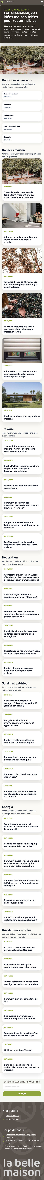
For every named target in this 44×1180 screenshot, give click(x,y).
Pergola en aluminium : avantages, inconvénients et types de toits (19, 723)
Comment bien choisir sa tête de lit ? (21, 1000)
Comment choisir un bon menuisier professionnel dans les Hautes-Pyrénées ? (21, 505)
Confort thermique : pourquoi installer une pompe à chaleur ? (20, 918)
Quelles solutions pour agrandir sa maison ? (22, 417)
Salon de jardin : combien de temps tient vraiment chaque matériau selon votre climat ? (19, 195)
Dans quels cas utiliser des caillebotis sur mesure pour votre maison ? (21, 1067)
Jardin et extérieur (12, 127)
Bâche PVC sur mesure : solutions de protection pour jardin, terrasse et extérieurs (21, 468)
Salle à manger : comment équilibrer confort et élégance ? (20, 595)
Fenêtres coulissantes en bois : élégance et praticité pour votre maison (20, 545)
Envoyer (22, 1094)
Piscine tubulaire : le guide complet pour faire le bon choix (20, 965)
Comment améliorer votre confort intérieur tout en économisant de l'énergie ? (22, 883)
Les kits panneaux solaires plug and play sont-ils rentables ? (20, 845)
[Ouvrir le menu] (42, 2)
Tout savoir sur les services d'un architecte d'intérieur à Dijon (21, 1034)
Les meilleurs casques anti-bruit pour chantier (21, 486)
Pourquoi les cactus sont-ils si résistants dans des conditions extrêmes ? (20, 794)
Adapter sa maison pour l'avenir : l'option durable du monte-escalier (21, 239)
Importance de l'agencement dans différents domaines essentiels (22, 652)
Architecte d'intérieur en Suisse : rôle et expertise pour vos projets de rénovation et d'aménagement (21, 577)
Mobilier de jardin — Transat (18, 1050)
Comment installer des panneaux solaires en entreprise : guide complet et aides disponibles (21, 863)
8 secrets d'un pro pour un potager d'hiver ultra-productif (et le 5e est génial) (20, 703)
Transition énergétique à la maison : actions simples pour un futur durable (21, 826)
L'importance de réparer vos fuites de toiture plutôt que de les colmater (21, 525)
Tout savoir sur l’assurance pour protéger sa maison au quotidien (21, 983)
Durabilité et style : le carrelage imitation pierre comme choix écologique (20, 634)
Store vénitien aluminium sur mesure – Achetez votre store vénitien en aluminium (19, 449)
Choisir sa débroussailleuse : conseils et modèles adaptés (19, 741)
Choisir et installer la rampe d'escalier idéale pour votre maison (18, 670)
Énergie (7, 138)
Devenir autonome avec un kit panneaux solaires (19, 901)
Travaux (7, 106)
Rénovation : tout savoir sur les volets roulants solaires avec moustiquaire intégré (20, 374)
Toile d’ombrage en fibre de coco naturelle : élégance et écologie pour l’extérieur (20, 284)
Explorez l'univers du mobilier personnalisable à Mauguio (19, 948)
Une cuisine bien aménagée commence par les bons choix (19, 1017)
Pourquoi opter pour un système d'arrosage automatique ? (21, 758)
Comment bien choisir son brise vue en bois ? (20, 775)
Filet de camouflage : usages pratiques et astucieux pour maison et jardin (19, 329)
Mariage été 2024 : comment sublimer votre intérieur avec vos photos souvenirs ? (21, 614)
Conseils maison (11, 95)
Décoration (8, 116)
